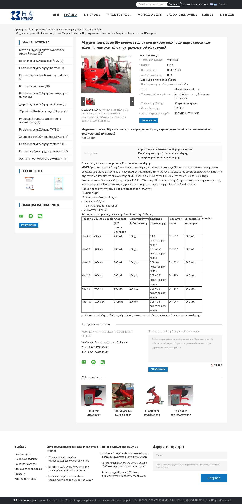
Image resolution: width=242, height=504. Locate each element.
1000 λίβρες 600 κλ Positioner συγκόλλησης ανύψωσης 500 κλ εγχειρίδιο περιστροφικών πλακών (122, 413)
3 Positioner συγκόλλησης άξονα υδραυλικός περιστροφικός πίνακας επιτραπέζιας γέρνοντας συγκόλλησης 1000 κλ (151, 413)
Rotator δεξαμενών (31, 86)
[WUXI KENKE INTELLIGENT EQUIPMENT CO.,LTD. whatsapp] (33, 216)
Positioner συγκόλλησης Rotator (39, 68)
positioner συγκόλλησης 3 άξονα (99, 315)
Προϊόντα (70, 14)
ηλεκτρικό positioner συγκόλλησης (180, 315)
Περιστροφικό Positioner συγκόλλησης (44, 75)
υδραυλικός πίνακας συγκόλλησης (139, 315)
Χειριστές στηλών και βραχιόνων (41, 136)
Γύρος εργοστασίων (118, 14)
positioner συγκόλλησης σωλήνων (40, 158)
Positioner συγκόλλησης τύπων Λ (40, 144)
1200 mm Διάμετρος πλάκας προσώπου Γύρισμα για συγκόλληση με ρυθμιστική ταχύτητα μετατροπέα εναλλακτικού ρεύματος (94, 413)
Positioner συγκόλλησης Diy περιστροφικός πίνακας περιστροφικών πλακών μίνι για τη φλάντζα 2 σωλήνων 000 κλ (180, 413)
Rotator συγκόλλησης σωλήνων (39, 61)
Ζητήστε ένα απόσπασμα (195, 4)
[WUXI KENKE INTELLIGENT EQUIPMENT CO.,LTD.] (21, 15)
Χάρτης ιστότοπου (26, 478)
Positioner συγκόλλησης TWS (37, 129)
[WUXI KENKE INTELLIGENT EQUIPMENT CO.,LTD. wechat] (42, 216)
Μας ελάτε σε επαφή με (182, 14)
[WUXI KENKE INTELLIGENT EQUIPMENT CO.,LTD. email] (23, 216)
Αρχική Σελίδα (23, 29)
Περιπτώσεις (226, 14)
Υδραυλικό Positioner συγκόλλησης (41, 111)
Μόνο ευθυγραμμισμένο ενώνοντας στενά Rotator (72, 448)
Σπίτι (55, 14)
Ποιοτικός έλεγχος (148, 14)
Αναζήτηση (174, 4)
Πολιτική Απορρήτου (25, 500)
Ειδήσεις (207, 14)
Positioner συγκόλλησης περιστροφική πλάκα (74, 29)
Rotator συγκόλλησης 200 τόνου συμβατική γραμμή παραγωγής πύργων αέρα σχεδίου (124, 474)
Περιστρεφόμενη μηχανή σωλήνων (41, 151)
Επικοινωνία (149, 120)
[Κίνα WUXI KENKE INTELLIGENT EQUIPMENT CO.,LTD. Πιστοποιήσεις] (29, 183)
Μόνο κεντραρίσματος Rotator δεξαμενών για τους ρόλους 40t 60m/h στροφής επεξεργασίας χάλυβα (70, 478)
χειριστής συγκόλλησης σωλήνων (40, 104)
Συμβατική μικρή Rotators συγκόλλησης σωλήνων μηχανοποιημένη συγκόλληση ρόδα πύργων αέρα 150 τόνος (125, 455)
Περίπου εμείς (91, 14)
